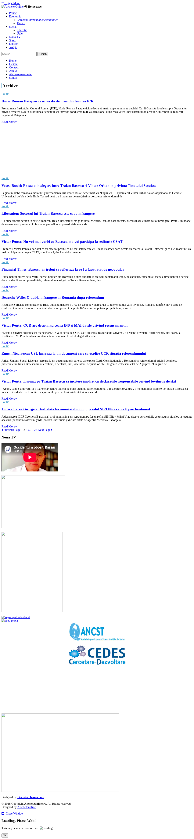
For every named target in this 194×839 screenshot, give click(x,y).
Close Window (13, 813)
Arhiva (13, 70)
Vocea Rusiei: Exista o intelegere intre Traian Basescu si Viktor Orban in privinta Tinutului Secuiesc (79, 186)
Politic (13, 13)
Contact (13, 67)
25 (35, 429)
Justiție (13, 47)
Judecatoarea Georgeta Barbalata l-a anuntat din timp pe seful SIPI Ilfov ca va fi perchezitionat (76, 409)
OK (5, 835)
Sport (12, 40)
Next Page (44, 429)
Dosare (13, 43)
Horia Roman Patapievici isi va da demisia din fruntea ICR (48, 101)
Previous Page (11, 429)
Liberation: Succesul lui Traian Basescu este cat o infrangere (48, 213)
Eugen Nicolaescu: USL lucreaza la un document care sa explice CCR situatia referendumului (74, 353)
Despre (13, 64)
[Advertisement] (97, 150)
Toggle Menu (12, 3)
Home (12, 60)
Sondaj (13, 77)
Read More (8, 121)
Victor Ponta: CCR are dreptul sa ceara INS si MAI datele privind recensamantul (65, 325)
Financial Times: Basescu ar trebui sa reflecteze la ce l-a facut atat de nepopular (63, 269)
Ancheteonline (26, 807)
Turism (21, 23)
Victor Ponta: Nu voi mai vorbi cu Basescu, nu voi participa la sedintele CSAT (62, 242)
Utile (20, 33)
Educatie (22, 30)
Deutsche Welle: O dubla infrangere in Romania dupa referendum (53, 297)
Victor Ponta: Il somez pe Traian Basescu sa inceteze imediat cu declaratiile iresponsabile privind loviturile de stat (89, 381)
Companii (37, 19)
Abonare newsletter (20, 74)
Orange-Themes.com (30, 797)
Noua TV (15, 36)
